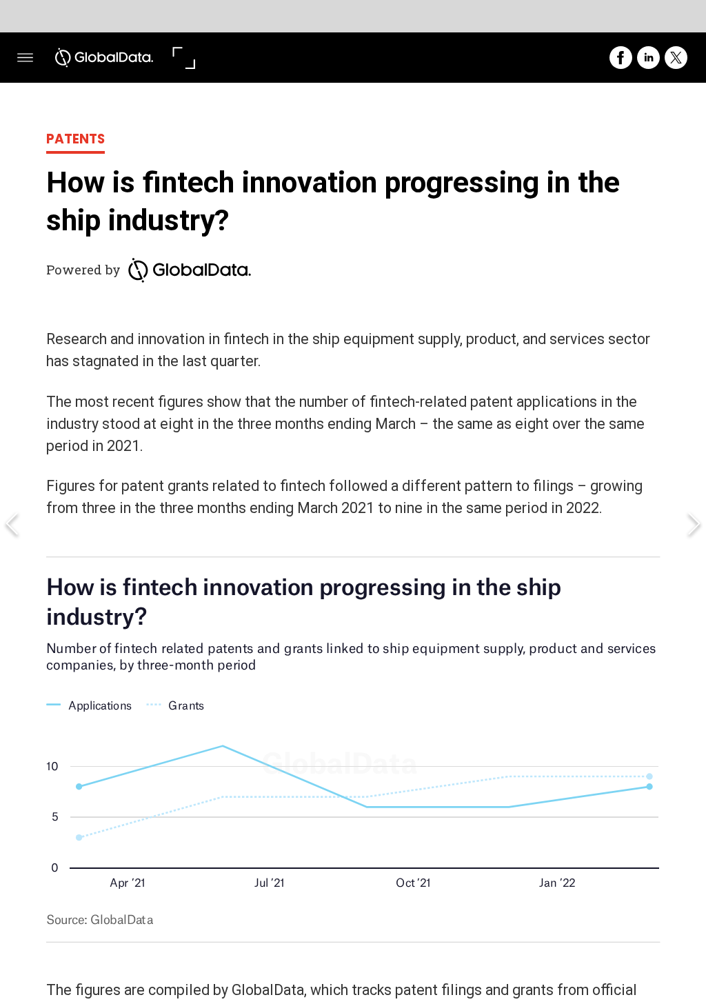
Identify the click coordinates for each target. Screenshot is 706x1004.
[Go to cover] (104, 57)
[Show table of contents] (25, 57)
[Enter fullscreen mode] (183, 57)
